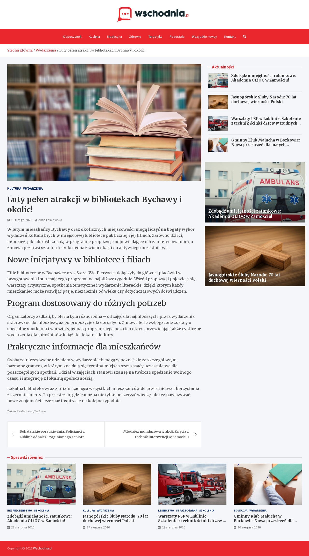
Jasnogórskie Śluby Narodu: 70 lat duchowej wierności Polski (263, 99)
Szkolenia (41, 510)
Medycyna (114, 36)
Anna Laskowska (50, 220)
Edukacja (240, 510)
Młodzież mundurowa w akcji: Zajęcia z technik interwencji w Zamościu (156, 434)
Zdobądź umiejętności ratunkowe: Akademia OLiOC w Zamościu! (263, 78)
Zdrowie (135, 36)
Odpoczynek (72, 36)
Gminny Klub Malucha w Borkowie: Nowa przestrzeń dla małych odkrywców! (265, 145)
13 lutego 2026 (21, 220)
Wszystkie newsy (204, 36)
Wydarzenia (33, 188)
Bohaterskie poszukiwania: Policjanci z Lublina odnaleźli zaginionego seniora (52, 434)
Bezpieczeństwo (19, 510)
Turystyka (155, 36)
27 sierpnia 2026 (98, 527)
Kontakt (230, 36)
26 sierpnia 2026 (249, 527)
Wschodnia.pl (42, 548)
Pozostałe (177, 36)
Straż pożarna (186, 510)
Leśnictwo (166, 510)
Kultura (14, 188)
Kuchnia (94, 36)
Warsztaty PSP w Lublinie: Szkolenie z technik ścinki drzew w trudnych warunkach (266, 123)
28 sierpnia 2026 (22, 527)
